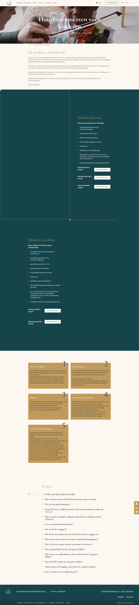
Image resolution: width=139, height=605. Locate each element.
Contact (55, 3)
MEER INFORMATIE (102, 169)
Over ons (48, 3)
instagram (129, 597)
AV (47, 602)
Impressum (52, 602)
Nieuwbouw (20, 3)
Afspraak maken (112, 2)
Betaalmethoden (29, 602)
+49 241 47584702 (57, 592)
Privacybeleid (60, 602)
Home (29, 45)
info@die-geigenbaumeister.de (31, 592)
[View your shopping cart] (100, 3)
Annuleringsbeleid (40, 602)
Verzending (20, 602)
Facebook (121, 597)
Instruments (28, 3)
